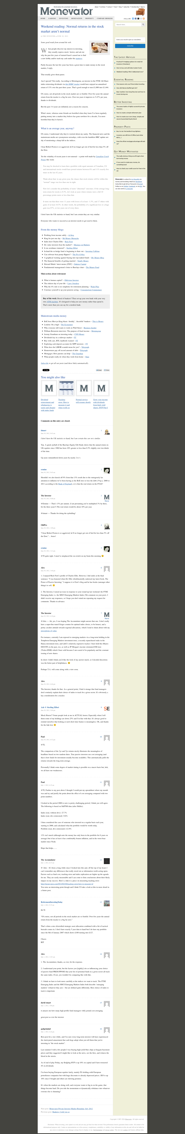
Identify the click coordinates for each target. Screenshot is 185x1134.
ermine (44, 469)
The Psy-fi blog (79, 254)
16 (101, 1029)
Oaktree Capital (80, 264)
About (96, 7)
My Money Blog (97, 257)
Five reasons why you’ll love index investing (130, 84)
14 (101, 954)
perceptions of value (49, 630)
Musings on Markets (82, 244)
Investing (63, 18)
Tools (115, 7)
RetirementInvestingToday (52, 902)
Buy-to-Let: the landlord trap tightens (128, 131)
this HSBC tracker (72, 84)
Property (89, 18)
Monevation (76, 18)
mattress (79, 58)
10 (101, 736)
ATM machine (52, 301)
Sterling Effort (72, 248)
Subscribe (126, 7)
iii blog (71, 235)
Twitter (126, 186)
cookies (125, 1130)
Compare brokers (105, 18)
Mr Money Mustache (71, 238)
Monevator (128, 1119)
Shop (120, 7)
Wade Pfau (95, 286)
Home (42, 18)
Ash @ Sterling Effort (50, 707)
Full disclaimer (97, 1130)
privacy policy (109, 1130)
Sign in (143, 7)
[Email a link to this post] (99, 370)
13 (101, 902)
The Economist (67, 324)
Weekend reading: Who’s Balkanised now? (130, 72)
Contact (109, 7)
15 (101, 1002)
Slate (87, 356)
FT (75, 337)
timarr (43, 430)
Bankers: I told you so (61, 1112)
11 (101, 782)
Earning (52, 18)
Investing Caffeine (93, 251)
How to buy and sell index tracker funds (129, 68)
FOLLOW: (127, 19)
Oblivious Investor (71, 280)
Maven (107, 501)
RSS (141, 186)
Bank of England (65, 483)
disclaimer (139, 182)
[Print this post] (107, 370)
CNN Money (79, 334)
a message (129, 189)
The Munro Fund (92, 267)
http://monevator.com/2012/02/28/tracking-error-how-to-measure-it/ (67, 884)
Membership (135, 7)
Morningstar (96, 331)
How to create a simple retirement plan (128, 113)
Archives (102, 7)
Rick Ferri (69, 241)
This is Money (98, 321)
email (140, 184)
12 (101, 859)
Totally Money (83, 261)
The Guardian (77, 353)
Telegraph (85, 347)
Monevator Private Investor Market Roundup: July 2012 (71, 1108)
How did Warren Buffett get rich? (126, 88)
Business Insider (90, 327)
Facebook (132, 186)
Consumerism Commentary (91, 289)
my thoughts (135, 179)
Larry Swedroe (73, 283)
